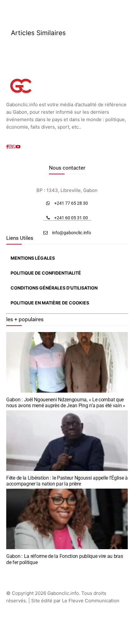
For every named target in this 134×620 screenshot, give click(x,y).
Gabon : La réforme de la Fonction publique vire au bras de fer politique (64, 559)
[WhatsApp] (14, 146)
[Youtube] (18, 146)
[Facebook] (7, 146)
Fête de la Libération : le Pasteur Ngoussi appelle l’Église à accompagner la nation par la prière (67, 481)
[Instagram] (10, 146)
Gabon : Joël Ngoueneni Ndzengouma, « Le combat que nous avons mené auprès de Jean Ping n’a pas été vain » (65, 402)
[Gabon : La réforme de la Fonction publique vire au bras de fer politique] (67, 519)
